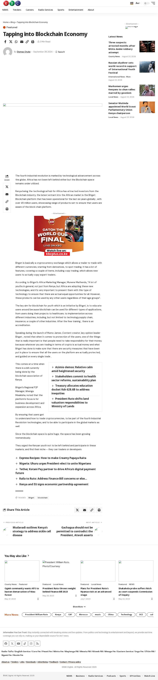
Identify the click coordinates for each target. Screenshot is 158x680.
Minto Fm (58, 651)
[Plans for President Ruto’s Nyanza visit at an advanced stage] (98, 570)
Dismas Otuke (23, 51)
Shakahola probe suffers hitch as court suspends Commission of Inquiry (135, 591)
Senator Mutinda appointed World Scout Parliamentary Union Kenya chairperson (122, 108)
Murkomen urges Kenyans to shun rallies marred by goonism (121, 89)
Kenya (58, 614)
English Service (22, 651)
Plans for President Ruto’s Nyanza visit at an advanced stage (96, 591)
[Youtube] (18, 643)
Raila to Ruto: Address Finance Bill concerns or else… (53, 478)
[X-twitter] (12, 643)
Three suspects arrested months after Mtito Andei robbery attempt (121, 47)
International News (116, 77)
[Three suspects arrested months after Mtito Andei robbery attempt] (147, 46)
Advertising (42, 662)
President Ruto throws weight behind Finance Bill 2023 (59, 590)
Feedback (53, 662)
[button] (131, 3)
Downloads (31, 662)
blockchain (43, 497)
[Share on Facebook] (5, 41)
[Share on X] (11, 41)
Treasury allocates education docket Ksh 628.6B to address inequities (72, 389)
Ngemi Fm (7, 655)
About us (5, 662)
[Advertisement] (52, 80)
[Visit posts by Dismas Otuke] (7, 51)
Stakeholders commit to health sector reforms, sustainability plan (74, 378)
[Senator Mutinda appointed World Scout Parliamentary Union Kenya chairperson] (147, 107)
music (98, 614)
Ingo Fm (139, 651)
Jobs (22, 662)
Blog (13, 22)
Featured (12, 27)
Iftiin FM (149, 651)
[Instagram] (31, 643)
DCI (141, 614)
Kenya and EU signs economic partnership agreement (53, 484)
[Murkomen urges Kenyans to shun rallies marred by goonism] (147, 90)
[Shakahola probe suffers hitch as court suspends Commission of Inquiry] (135, 570)
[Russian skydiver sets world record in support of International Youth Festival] (147, 67)
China (111, 614)
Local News (113, 97)
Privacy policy (74, 662)
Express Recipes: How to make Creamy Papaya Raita (52, 458)
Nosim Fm (18, 655)
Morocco (83, 614)
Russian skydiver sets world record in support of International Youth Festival (122, 67)
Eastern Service (125, 651)
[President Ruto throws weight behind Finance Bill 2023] (60, 570)
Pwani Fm (47, 651)
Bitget (31, 497)
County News (114, 56)
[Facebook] (6, 643)
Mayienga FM (71, 651)
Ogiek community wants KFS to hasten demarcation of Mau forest (22, 591)
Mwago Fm (110, 651)
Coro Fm (36, 651)
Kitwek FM (97, 651)
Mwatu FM (85, 651)
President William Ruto (36, 614)
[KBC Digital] (12, 3)
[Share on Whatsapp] (16, 41)
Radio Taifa (7, 651)
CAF (70, 614)
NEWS (131, 584)
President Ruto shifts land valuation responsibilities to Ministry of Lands (70, 402)
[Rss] (37, 643)
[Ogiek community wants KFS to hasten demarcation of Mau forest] (22, 570)
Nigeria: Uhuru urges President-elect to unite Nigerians (55, 463)
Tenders (14, 662)
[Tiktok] (25, 643)
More (128, 77)
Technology (126, 614)
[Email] (22, 41)
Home (6, 22)
